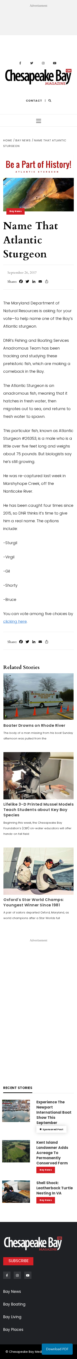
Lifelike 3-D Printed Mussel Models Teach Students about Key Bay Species (38, 810)
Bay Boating (14, 1304)
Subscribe (19, 1260)
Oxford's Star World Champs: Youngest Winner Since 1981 (33, 902)
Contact (34, 101)
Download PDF (57, 1349)
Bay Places (13, 1329)
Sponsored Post (53, 1129)
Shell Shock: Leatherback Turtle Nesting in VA (54, 1188)
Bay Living (12, 1316)
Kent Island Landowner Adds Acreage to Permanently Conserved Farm (52, 1152)
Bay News (15, 211)
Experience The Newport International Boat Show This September (53, 1112)
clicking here (15, 621)
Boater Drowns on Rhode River (34, 725)
